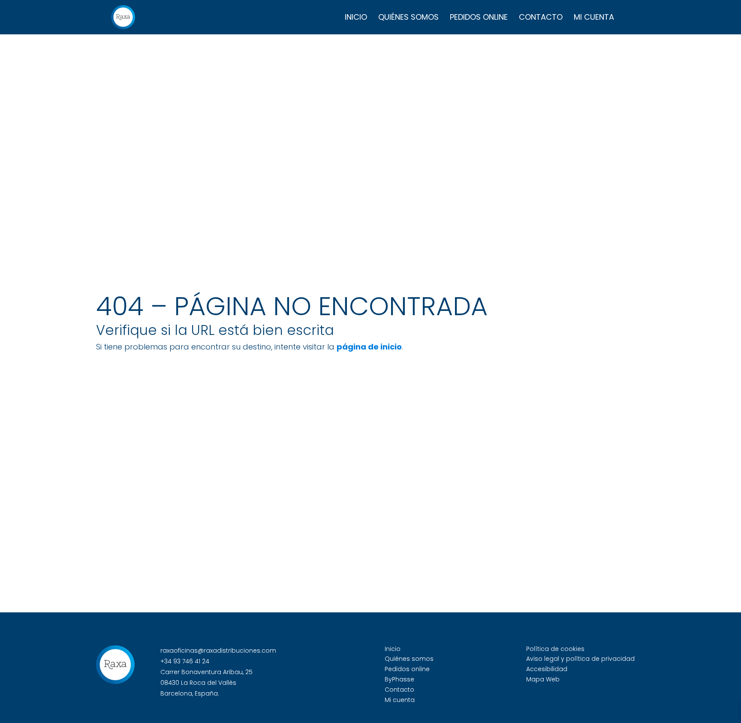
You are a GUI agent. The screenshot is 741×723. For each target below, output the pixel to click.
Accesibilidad (546, 669)
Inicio (356, 18)
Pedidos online (479, 18)
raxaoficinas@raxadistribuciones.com (218, 650)
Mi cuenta (594, 18)
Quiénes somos (408, 18)
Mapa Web (543, 679)
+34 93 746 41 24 (184, 661)
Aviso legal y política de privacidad (580, 658)
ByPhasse (399, 679)
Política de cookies (555, 649)
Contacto (541, 18)
